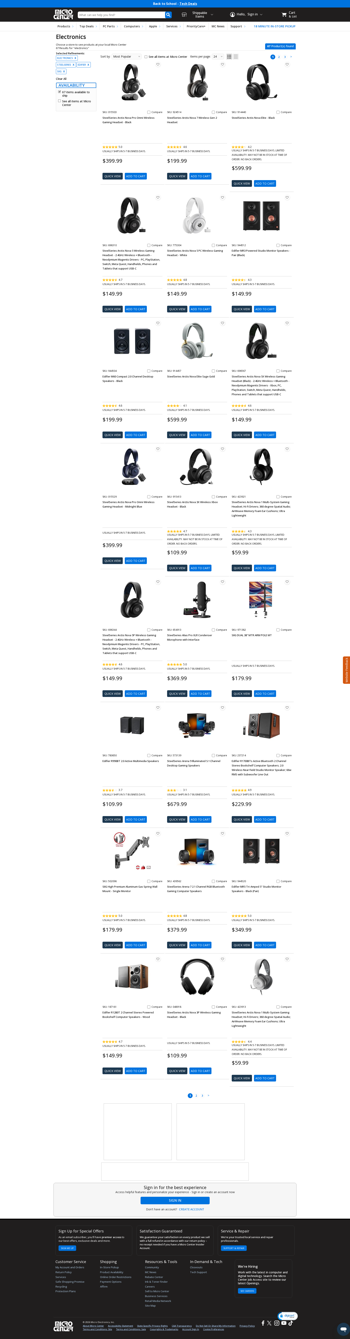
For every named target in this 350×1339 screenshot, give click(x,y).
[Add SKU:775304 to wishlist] (222, 197)
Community (152, 1267)
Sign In (175, 1200)
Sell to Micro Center (157, 1291)
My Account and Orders (69, 1267)
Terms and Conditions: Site (97, 1329)
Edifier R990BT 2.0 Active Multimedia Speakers (130, 761)
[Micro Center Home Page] (63, 13)
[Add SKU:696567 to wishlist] (287, 323)
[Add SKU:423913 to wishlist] (287, 958)
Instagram (276, 1323)
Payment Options (111, 1281)
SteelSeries (65, 64)
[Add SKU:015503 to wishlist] (158, 64)
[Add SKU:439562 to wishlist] (222, 833)
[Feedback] (346, 669)
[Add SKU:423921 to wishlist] (287, 448)
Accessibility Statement (120, 1325)
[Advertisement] (138, 1132)
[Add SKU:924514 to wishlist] (222, 64)
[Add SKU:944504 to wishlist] (158, 323)
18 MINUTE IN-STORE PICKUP (275, 26)
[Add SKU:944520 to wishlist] (287, 833)
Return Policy (63, 1272)
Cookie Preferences (213, 1329)
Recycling (61, 1286)
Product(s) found (280, 46)
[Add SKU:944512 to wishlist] (287, 197)
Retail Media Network (158, 1301)
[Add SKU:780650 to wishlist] (158, 707)
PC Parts (109, 26)
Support (236, 26)
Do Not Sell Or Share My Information (216, 1325)
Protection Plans (65, 1291)
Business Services (156, 1296)
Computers (132, 26)
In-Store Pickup (109, 1267)
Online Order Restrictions (115, 1277)
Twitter (270, 1323)
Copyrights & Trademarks (164, 1329)
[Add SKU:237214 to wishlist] (287, 707)
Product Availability (111, 1272)
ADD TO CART (135, 176)
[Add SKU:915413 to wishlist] (222, 448)
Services (171, 26)
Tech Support (198, 1272)
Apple (153, 26)
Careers (150, 1286)
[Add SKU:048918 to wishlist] (222, 958)
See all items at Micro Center (76, 103)
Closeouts (196, 1267)
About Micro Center (93, 1325)
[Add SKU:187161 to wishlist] (158, 958)
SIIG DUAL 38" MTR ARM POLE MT (252, 635)
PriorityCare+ (196, 26)
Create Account (191, 1209)
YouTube (283, 1323)
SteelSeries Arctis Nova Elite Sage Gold (191, 376)
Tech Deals (188, 4)
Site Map (150, 1305)
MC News (218, 26)
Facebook (262, 1323)
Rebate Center (154, 1277)
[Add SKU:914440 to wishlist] (287, 64)
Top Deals (86, 26)
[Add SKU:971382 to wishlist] (287, 581)
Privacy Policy (247, 1325)
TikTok (289, 1323)
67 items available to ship (76, 93)
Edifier (83, 64)
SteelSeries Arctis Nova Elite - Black (253, 118)
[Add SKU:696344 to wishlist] (158, 581)
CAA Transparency (182, 1325)
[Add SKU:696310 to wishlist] (158, 197)
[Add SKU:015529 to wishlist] (158, 448)
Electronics (66, 58)
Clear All (61, 79)
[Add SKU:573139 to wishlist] (222, 707)
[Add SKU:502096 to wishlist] (158, 833)
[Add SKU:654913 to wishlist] (222, 581)
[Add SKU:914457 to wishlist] (222, 323)
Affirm (104, 1286)
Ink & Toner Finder (156, 1281)
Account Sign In (190, 1329)
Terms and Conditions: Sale (131, 1329)
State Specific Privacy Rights (152, 1325)
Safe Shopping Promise (69, 1281)
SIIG (61, 71)
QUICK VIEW (113, 176)
